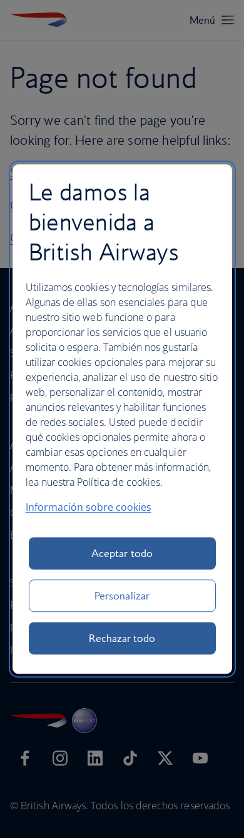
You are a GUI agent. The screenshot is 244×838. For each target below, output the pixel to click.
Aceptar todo (122, 553)
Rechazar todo (122, 638)
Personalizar (122, 595)
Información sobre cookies (88, 507)
